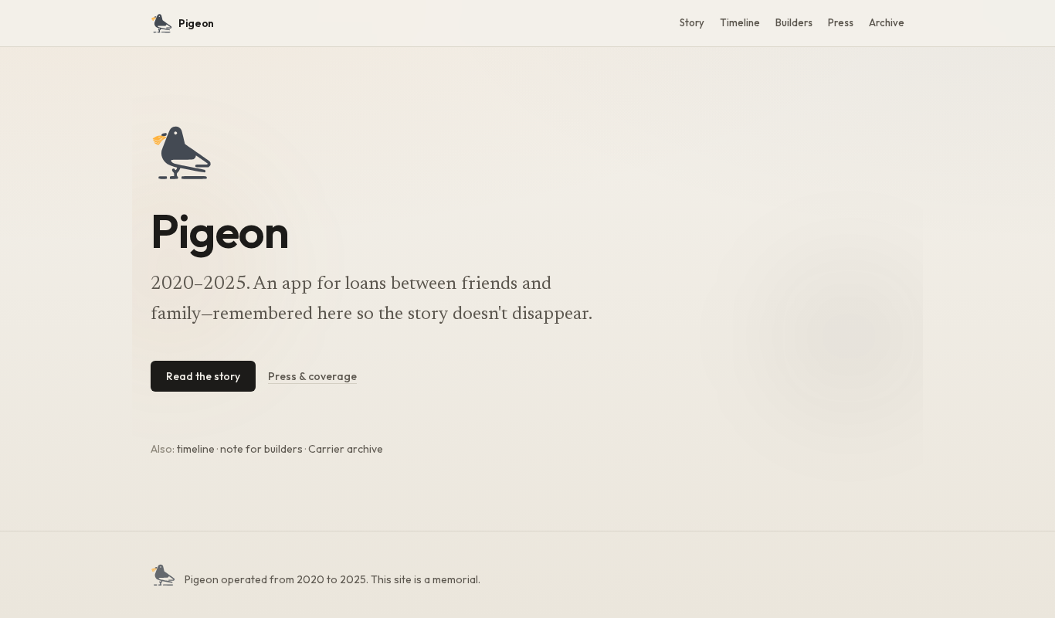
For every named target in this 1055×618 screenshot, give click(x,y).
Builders (793, 22)
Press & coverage (312, 376)
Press (840, 22)
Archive (886, 22)
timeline (196, 449)
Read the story (203, 376)
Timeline (740, 22)
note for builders (261, 449)
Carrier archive (345, 449)
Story (692, 22)
